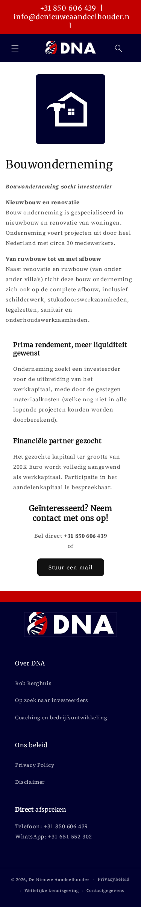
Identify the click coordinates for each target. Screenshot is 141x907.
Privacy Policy (34, 765)
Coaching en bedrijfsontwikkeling (61, 717)
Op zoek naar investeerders (51, 700)
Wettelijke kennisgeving (51, 890)
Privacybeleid (114, 879)
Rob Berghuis (33, 683)
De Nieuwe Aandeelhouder (59, 880)
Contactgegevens (105, 890)
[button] (15, 48)
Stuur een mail (71, 567)
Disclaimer (30, 782)
